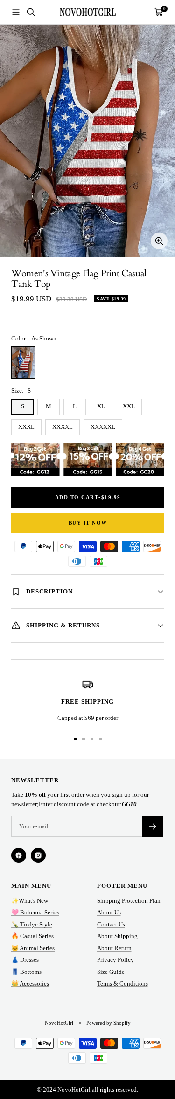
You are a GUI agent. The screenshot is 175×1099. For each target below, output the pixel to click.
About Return (114, 948)
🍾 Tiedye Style (31, 924)
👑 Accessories (30, 983)
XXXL (26, 426)
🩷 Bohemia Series (35, 912)
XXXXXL (103, 426)
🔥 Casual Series (32, 935)
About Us (109, 912)
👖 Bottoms (26, 971)
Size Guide (111, 971)
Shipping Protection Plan (129, 900)
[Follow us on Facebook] (18, 855)
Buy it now (88, 523)
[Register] (152, 826)
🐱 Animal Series (33, 948)
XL (101, 406)
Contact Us (111, 924)
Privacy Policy (115, 959)
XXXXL (62, 426)
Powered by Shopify (108, 1023)
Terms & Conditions (122, 983)
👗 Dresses (25, 959)
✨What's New (29, 900)
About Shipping (117, 935)
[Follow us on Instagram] (38, 855)
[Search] (30, 12)
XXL (129, 406)
